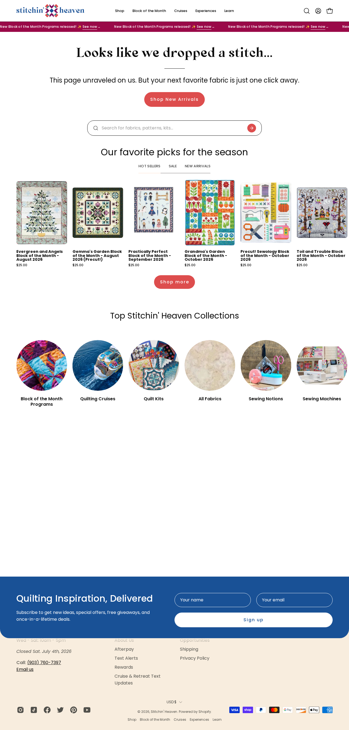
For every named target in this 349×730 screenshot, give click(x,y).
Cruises (180, 719)
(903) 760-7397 (44, 662)
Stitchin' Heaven (164, 711)
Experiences (199, 719)
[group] (174, 223)
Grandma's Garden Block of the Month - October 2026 (206, 255)
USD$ (171, 702)
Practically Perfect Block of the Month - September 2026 (149, 255)
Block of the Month (155, 719)
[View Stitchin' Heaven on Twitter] (59, 710)
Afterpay (124, 649)
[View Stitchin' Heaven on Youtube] (86, 710)
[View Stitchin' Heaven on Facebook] (46, 710)
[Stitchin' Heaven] (50, 10)
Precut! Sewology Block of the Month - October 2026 (264, 255)
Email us (25, 669)
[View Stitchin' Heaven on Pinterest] (73, 710)
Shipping (189, 649)
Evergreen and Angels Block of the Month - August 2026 (39, 255)
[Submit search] (251, 128)
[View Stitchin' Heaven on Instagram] (19, 710)
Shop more (174, 282)
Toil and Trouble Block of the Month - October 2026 (321, 255)
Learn (217, 719)
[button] (306, 11)
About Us (124, 640)
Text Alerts (126, 658)
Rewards (124, 667)
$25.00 (21, 265)
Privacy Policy (194, 658)
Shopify (204, 711)
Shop (132, 719)
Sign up (253, 620)
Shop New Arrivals (174, 99)
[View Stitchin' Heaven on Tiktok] (33, 710)
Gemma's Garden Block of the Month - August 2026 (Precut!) (97, 255)
